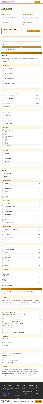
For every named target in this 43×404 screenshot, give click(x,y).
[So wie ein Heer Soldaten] (7, 323)
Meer (21, 300)
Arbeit (3, 369)
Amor (34, 371)
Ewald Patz (6, 68)
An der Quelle (5, 16)
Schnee (32, 304)
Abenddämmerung (7, 373)
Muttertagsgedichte (25, 393)
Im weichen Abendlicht (9, 136)
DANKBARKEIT (7, 265)
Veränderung (28, 22)
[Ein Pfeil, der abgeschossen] (8, 327)
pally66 (6, 131)
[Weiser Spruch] (5, 355)
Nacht (26, 300)
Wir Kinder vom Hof (8, 158)
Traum (25, 304)
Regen (3, 302)
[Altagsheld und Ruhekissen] (8, 332)
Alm (32, 371)
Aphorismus (35, 373)
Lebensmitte (25, 16)
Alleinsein (23, 375)
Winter (28, 302)
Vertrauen (6, 196)
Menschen (17, 304)
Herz (9, 302)
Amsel (18, 375)
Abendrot (4, 371)
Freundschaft (9, 305)
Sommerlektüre (12, 330)
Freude (31, 302)
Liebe (39, 302)
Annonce (13, 373)
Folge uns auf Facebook (6, 393)
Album (32, 375)
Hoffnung (13, 304)
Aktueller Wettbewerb (7, 173)
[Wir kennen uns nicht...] (7, 318)
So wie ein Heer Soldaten (9, 216)
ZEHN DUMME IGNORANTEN (10, 249)
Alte (26, 375)
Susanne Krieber (7, 83)
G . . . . (6, 234)
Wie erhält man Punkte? (6, 106)
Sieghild (6, 134)
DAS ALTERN (7, 260)
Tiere (33, 300)
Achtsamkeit (33, 369)
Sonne (3, 305)
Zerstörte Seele (7, 203)
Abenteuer (13, 369)
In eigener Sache (7, 193)
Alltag (30, 369)
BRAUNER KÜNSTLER (8, 257)
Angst (23, 304)
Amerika (25, 371)
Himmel (9, 300)
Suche (30, 394)
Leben (6, 133)
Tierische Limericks (5, 277)
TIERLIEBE (6, 252)
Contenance (7, 191)
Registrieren (31, 396)
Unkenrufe (31, 22)
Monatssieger (5, 175)
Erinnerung (4, 304)
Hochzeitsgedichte (25, 391)
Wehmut (9, 22)
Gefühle (23, 300)
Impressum (37, 387)
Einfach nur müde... (8, 188)
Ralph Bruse (6, 73)
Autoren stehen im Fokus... (9, 185)
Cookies (37, 393)
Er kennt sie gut (13, 362)
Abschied (18, 302)
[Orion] (3, 345)
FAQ (36, 391)
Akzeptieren (38, 401)
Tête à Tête (7, 139)
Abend (21, 369)
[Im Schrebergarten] (6, 359)
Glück (35, 304)
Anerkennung (29, 375)
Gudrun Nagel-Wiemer (8, 70)
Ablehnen (31, 401)
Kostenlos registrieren (5, 49)
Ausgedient (4, 55)
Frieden (7, 304)
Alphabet (29, 373)
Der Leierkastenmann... (17, 353)
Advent (21, 375)
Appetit (8, 375)
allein (36, 371)
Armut (8, 371)
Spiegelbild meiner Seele (18, 316)
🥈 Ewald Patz (7, 95)
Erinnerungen (35, 302)
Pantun (4, 272)
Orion (6, 118)
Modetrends (7, 153)
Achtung (24, 369)
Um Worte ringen (8, 130)
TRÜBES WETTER (8, 254)
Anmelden (37, 1)
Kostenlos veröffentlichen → (33, 30)
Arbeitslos (6, 369)
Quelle (3, 22)
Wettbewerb (31, 391)
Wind (24, 302)
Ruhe (11, 302)
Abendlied (12, 371)
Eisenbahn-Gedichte (5, 275)
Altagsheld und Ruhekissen (19, 332)
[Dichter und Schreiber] (7, 321)
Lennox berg (7, 123)
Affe (31, 373)
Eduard (20, 304)
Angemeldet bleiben (6, 44)
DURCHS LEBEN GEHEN (9, 262)
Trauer (35, 300)
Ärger (20, 371)
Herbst (15, 300)
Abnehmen (29, 371)
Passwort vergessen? (13, 49)
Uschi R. (6, 137)
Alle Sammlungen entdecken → (7, 285)
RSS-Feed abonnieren (6, 395)
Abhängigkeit (4, 375)
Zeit (26, 302)
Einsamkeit (6, 219)
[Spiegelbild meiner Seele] (7, 316)
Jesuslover (6, 115)
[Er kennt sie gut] (5, 362)
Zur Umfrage (4, 293)
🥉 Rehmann (7, 98)
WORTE (15, 302)
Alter (17, 305)
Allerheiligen (17, 369)
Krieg (6, 305)
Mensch (6, 300)
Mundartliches (4, 280)
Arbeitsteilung (16, 371)
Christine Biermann (8, 78)
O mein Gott (7, 183)
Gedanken (14, 305)
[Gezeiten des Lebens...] (7, 357)
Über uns (37, 390)
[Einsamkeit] (5, 325)
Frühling (22, 302)
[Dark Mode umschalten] (29, 1)
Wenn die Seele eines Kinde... (21, 314)
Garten (37, 304)
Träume (3, 300)
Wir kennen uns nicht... (9, 211)
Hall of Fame (5, 176)
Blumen (12, 300)
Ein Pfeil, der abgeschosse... (20, 327)
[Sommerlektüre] (5, 329)
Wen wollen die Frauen (9, 155)
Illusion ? (6, 163)
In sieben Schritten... (8, 145)
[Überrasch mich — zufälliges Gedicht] (33, 2)
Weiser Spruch (12, 355)
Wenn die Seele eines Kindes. (10, 206)
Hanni (6, 103)
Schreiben (20, 305)
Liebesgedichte (5, 282)
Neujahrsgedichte (25, 394)
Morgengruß (7, 161)
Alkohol (27, 369)
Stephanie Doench (7, 75)
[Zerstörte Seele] (5, 312)
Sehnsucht (29, 304)
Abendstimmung (13, 375)
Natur (13, 302)
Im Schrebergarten (14, 360)
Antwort (22, 371)
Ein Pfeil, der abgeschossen (9, 222)
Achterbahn (18, 373)
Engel (38, 300)
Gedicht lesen (4, 61)
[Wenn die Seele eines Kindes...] (9, 314)
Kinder (10, 304)
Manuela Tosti (7, 120)
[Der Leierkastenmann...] (7, 353)
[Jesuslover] (5, 342)
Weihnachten (30, 300)
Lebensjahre (6, 22)
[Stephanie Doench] (6, 338)
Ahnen (22, 373)
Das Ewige (6, 142)
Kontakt (37, 388)
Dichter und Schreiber (8, 214)
